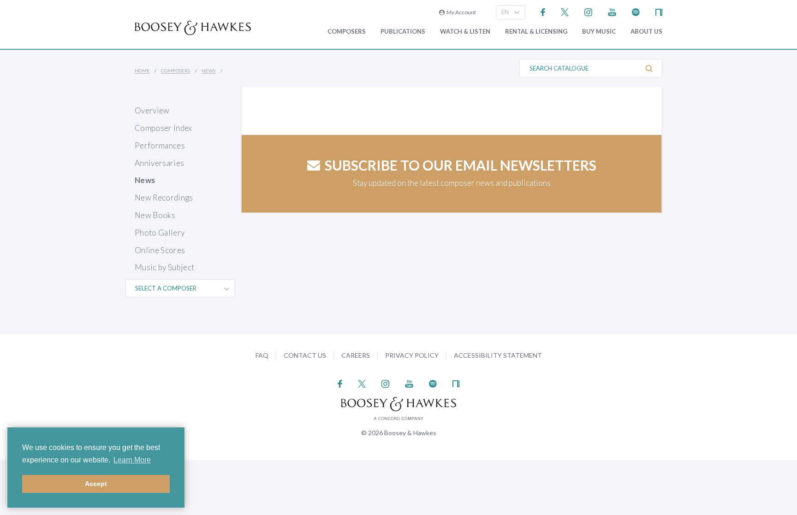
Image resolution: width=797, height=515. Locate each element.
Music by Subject (164, 267)
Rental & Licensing (536, 31)
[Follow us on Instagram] (588, 11)
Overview (152, 110)
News (209, 70)
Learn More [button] (132, 460)
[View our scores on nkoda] (658, 11)
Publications (403, 31)
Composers (346, 31)
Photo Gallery (159, 232)
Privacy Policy (412, 355)
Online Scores (160, 250)
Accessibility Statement (498, 355)
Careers (355, 355)
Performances (160, 145)
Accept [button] (96, 483)
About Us (646, 31)
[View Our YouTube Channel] (612, 11)
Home (142, 70)
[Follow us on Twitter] (565, 11)
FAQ (262, 355)
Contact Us (305, 355)
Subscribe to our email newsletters (460, 165)
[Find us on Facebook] (543, 11)
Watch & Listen (465, 31)
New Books (155, 215)
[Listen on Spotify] (636, 11)
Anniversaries (159, 163)
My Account (460, 12)
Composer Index (163, 128)
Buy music (599, 31)
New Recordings (164, 197)
